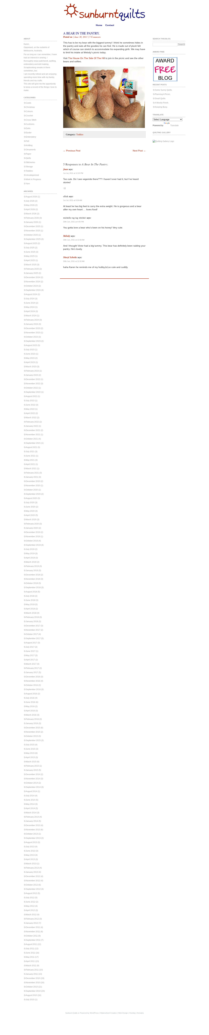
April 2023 (30, 362)
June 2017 (30, 651)
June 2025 (30, 252)
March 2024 (31, 316)
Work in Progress (33, 179)
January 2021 (32, 477)
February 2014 (32, 817)
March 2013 (31, 863)
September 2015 (33, 740)
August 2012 (31, 893)
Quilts (28, 158)
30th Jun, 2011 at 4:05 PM (73, 222)
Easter (29, 133)
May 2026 (30, 205)
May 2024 (30, 307)
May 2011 (30, 957)
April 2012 (30, 910)
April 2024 (30, 311)
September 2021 (33, 443)
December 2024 (33, 277)
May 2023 (30, 358)
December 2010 (33, 978)
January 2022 (32, 426)
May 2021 (30, 460)
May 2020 (30, 511)
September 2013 (33, 838)
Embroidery (31, 137)
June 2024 (30, 303)
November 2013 (33, 829)
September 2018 (33, 587)
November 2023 (33, 332)
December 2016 (33, 677)
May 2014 (30, 804)
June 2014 (30, 800)
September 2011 (33, 940)
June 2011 (30, 953)
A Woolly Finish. (162, 103)
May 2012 (30, 906)
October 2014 (32, 783)
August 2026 (31, 197)
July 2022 (30, 400)
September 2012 (33, 889)
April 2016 (30, 711)
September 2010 (33, 991)
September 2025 (33, 239)
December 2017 (33, 626)
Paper (28, 154)
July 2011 (30, 948)
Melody (66, 236)
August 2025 (31, 243)
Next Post (139, 150)
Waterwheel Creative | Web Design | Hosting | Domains (122, 1013)
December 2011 (33, 927)
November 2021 (33, 434)
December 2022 (33, 379)
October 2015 (32, 736)
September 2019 (33, 545)
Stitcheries (30, 162)
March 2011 (31, 965)
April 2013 (30, 859)
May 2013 (30, 855)
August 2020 (31, 498)
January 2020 (32, 528)
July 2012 (30, 897)
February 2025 (32, 269)
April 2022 (30, 413)
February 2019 (32, 566)
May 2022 (30, 409)
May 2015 (30, 753)
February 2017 (32, 668)
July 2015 (30, 745)
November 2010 (33, 982)
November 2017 (33, 630)
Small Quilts (160, 98)
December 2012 (33, 876)
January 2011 (32, 974)
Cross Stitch (31, 120)
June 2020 (30, 507)
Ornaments (31, 150)
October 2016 (32, 685)
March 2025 (31, 265)
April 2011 (30, 961)
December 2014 (33, 774)
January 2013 (32, 872)
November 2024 (33, 282)
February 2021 (32, 473)
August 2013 (31, 842)
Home (99, 25)
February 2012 (32, 919)
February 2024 (32, 320)
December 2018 (33, 575)
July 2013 (30, 846)
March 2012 (31, 914)
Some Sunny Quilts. (163, 90)
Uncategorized (32, 175)
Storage (29, 167)
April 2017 (30, 660)
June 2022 (30, 405)
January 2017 (32, 672)
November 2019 (33, 536)
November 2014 (33, 779)
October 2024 (32, 286)
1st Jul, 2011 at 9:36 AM (72, 200)
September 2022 (33, 392)
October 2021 (32, 439)
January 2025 (32, 273)
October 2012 (32, 885)
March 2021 (31, 468)
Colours (29, 111)
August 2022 (31, 396)
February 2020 (32, 524)
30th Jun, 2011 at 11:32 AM (73, 261)
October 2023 (32, 337)
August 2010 (31, 995)
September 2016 (33, 689)
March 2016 (31, 715)
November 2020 (33, 485)
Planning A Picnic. (163, 94)
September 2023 (33, 341)
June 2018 (30, 600)
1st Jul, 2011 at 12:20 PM (73, 173)
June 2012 (30, 902)
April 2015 (30, 757)
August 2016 (31, 694)
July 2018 (30, 596)
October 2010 (32, 987)
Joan (65, 169)
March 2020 (31, 519)
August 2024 (31, 294)
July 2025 (30, 248)
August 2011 (31, 944)
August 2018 (31, 592)
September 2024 (33, 290)
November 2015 (33, 732)
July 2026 (30, 201)
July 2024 (30, 299)
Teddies (29, 171)
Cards (28, 103)
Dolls (28, 128)
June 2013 (30, 851)
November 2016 (33, 681)
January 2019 (32, 570)
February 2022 (32, 422)
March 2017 (31, 664)
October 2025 (32, 235)
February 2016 (32, 719)
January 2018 (32, 621)
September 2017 (33, 638)
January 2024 (32, 324)
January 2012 (32, 923)
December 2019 (33, 532)
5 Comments (95, 36)
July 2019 (30, 549)
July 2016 (30, 698)
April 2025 (30, 260)
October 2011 (32, 936)
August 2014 (31, 791)
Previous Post (71, 150)
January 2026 (32, 222)
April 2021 (30, 464)
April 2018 (30, 609)
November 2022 (33, 383)
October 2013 (32, 834)
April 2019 (30, 558)
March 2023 (31, 366)
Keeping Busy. (161, 107)
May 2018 (30, 604)
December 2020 (33, 481)
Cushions (30, 124)
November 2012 (33, 880)
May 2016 (30, 706)
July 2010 (30, 999)
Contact (109, 25)
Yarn (28, 183)
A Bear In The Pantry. (81, 33)
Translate (174, 125)
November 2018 (33, 579)
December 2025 (33, 226)
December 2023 (33, 328)
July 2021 (30, 451)
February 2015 (32, 766)
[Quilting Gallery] (163, 141)
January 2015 (32, 770)
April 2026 (30, 209)
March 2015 (31, 762)
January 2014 (32, 821)
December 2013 (33, 825)
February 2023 (32, 371)
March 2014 (31, 812)
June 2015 (30, 749)
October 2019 (32, 541)
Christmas (30, 107)
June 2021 (30, 456)
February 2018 (32, 617)
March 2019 (31, 562)
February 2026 (32, 218)
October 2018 (32, 583)
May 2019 (30, 553)
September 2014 (33, 787)
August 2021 (31, 447)
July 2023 (30, 349)
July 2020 (30, 502)
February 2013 (32, 868)
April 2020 (30, 515)
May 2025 (30, 256)
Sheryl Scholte (70, 257)
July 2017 (30, 647)
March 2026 (31, 214)
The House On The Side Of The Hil (86, 58)
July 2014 (30, 796)
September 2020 (33, 494)
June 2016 (30, 702)
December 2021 (33, 430)
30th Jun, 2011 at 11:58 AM (73, 240)
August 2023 (31, 345)
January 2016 (32, 723)
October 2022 (32, 388)
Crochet (29, 116)
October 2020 (32, 490)
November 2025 (33, 231)
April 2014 (30, 808)
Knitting (29, 145)
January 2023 (32, 375)
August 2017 (31, 643)
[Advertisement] (101, 144)
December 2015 (33, 728)
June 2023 (30, 354)
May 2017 (30, 655)
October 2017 (32, 634)
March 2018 (31, 613)
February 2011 (32, 970)
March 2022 (31, 417)
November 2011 (33, 931)
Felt (27, 141)
